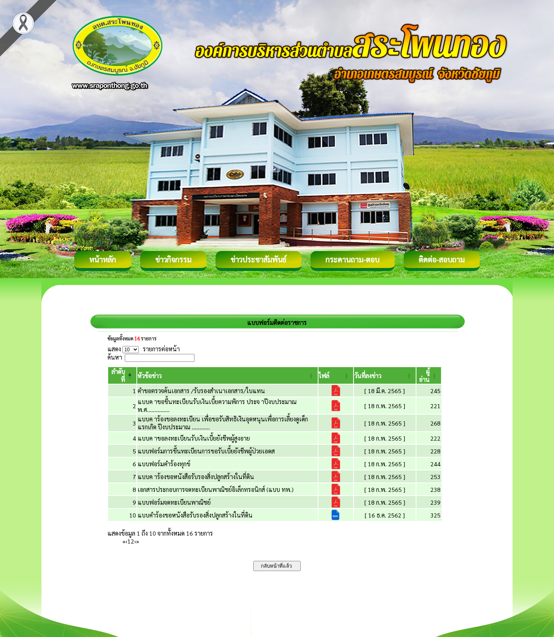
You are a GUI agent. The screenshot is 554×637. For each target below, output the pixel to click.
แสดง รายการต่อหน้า (143, 349)
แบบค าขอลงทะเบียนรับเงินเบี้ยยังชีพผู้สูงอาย (194, 438)
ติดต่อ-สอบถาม (442, 259)
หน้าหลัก (102, 259)
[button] (150, 376)
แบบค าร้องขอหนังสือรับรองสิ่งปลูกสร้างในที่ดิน (196, 477)
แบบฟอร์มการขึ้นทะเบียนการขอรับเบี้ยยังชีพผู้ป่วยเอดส (206, 451)
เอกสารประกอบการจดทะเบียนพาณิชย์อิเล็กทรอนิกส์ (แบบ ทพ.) (216, 489)
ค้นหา (114, 357)
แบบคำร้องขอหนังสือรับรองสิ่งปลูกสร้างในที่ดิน (195, 515)
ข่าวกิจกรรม (173, 259)
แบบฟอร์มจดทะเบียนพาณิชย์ (174, 502)
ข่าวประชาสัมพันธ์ (258, 259)
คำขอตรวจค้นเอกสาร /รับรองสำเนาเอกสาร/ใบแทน (201, 391)
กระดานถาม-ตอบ (353, 259)
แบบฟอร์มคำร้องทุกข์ (164, 464)
